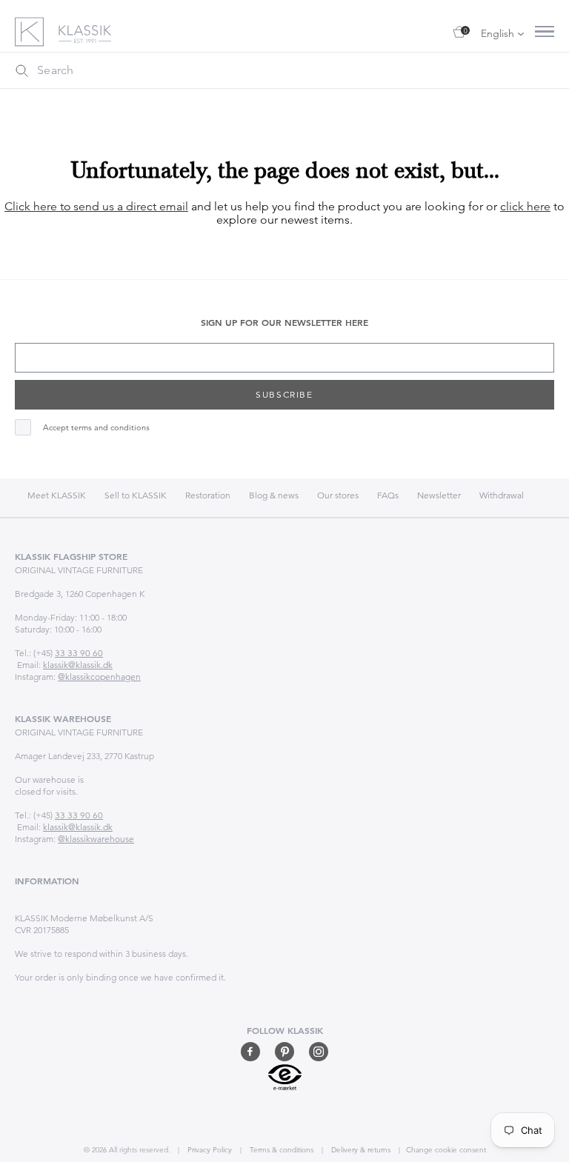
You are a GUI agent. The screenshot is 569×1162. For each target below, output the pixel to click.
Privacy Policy (208, 1150)
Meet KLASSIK (56, 495)
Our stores (338, 495)
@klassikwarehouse (96, 838)
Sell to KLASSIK (135, 495)
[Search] (21, 70)
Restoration (207, 495)
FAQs (388, 495)
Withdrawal (501, 495)
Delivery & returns (359, 1150)
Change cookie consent (446, 1150)
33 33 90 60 (79, 652)
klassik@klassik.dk (78, 664)
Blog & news (274, 495)
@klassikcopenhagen (99, 676)
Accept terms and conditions (96, 428)
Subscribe (284, 394)
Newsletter (439, 495)
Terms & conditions (280, 1150)
